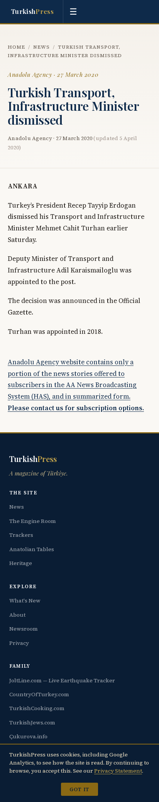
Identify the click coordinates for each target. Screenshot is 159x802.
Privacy (19, 643)
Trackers (21, 535)
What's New (25, 600)
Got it (79, 789)
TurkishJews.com (32, 722)
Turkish (32, 11)
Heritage (20, 563)
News (41, 47)
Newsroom (23, 629)
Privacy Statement (118, 771)
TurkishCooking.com (36, 708)
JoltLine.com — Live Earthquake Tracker (62, 680)
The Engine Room (32, 521)
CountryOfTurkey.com (39, 694)
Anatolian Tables (31, 549)
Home (16, 47)
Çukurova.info (28, 736)
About (17, 615)
